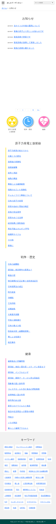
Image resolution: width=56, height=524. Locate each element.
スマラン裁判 (9, 459)
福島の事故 (12, 178)
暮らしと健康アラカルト (18, 428)
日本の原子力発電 (15, 200)
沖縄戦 (10, 297)
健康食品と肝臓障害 (16, 361)
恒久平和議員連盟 (31, 495)
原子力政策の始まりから (18, 150)
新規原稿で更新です (22, 36)
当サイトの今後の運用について (27, 25)
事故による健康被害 (16, 184)
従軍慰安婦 (40, 459)
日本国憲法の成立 (15, 286)
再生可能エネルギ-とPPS (18, 228)
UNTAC (22, 508)
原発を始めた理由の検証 (18, 206)
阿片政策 (11, 292)
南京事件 (11, 342)
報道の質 (11, 275)
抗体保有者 (8, 489)
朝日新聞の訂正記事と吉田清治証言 (23, 280)
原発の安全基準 (14, 211)
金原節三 (18, 453)
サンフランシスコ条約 (24, 447)
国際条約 (14, 465)
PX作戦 (22, 471)
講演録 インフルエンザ (18, 372)
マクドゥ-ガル (45, 502)
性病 (14, 508)
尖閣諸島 (11, 308)
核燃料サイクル (14, 234)
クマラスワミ (31, 502)
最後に (10, 245)
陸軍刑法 (8, 453)
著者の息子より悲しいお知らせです (29, 31)
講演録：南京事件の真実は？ (20, 269)
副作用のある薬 (14, 400)
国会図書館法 (45, 495)
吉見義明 (18, 495)
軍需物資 (34, 453)
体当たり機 (40, 477)
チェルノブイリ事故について (20, 195)
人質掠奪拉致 (27, 483)
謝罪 (30, 459)
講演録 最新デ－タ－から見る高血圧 (24, 377)
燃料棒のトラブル (29, 489)
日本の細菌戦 (13, 264)
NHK (49, 459)
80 (33, 109)
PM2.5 (10, 417)
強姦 (26, 453)
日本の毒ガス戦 (14, 325)
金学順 (23, 465)
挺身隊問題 (34, 465)
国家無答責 (22, 459)
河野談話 (39, 447)
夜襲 (14, 471)
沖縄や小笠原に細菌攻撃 (23, 477)
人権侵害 (8, 495)
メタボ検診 (12, 422)
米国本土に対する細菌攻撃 (38, 471)
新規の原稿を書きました (24, 48)
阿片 (17, 489)
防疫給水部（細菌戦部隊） (19, 331)
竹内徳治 (8, 483)
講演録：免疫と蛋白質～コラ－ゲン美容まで (26, 366)
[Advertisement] (28, 79)
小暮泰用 (8, 477)
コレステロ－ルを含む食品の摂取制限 (24, 389)
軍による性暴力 (14, 336)
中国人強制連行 (14, 320)
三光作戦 (11, 303)
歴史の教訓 (8, 447)
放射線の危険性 (14, 161)
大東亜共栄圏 (13, 314)
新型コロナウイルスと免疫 (19, 405)
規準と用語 (12, 172)
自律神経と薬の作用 (16, 394)
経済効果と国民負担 (16, 223)
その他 (10, 239)
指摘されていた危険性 (17, 189)
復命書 (43, 465)
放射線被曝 (12, 167)
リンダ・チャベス (17, 502)
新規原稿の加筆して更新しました (28, 42)
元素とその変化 (14, 156)
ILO (6, 502)
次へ (38, 109)
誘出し (7, 471)
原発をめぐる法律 (15, 217)
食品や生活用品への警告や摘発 (21, 411)
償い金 (17, 483)
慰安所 (7, 508)
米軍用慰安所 (41, 483)
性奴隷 (41, 489)
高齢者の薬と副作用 (16, 383)
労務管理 (32, 508)
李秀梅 (43, 453)
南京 (6, 465)
